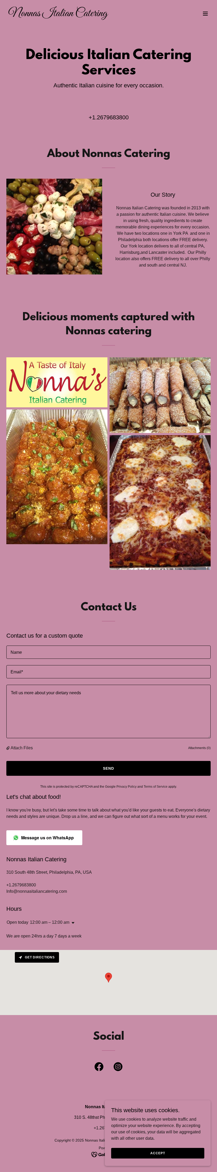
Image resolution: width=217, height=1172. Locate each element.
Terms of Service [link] (156, 786)
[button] (205, 13)
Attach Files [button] (22, 748)
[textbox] (108, 652)
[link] (57, 14)
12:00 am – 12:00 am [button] (49, 922)
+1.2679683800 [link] (109, 117)
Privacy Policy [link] (126, 786)
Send (108, 768)
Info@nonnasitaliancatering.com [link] (36, 891)
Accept (157, 1153)
